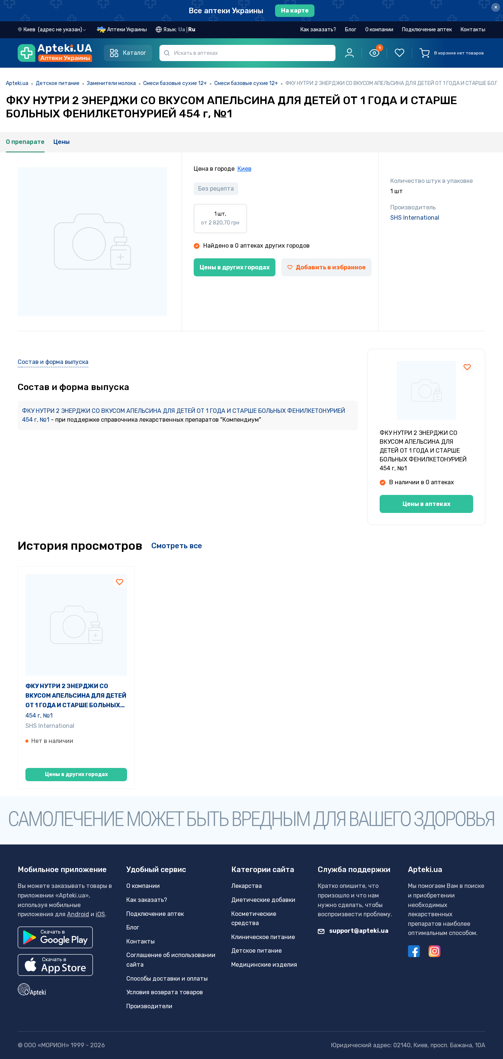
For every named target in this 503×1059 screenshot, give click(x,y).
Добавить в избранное (331, 267)
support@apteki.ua (358, 930)
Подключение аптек (427, 29)
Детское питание (58, 83)
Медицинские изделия (264, 964)
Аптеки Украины (127, 29)
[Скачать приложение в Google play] (55, 937)
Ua (181, 29)
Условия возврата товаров (164, 992)
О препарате (25, 141)
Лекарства (246, 885)
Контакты (473, 29)
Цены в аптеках (426, 503)
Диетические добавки (263, 899)
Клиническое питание (263, 937)
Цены (61, 141)
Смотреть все (176, 545)
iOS (100, 914)
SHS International (414, 217)
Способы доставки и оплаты (167, 978)
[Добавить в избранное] (467, 367)
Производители (149, 1006)
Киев (245, 168)
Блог (350, 29)
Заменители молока (111, 83)
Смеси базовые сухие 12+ (175, 83)
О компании (379, 29)
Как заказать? (318, 29)
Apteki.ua (17, 83)
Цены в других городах (235, 267)
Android (78, 914)
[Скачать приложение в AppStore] (55, 965)
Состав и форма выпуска (53, 361)
